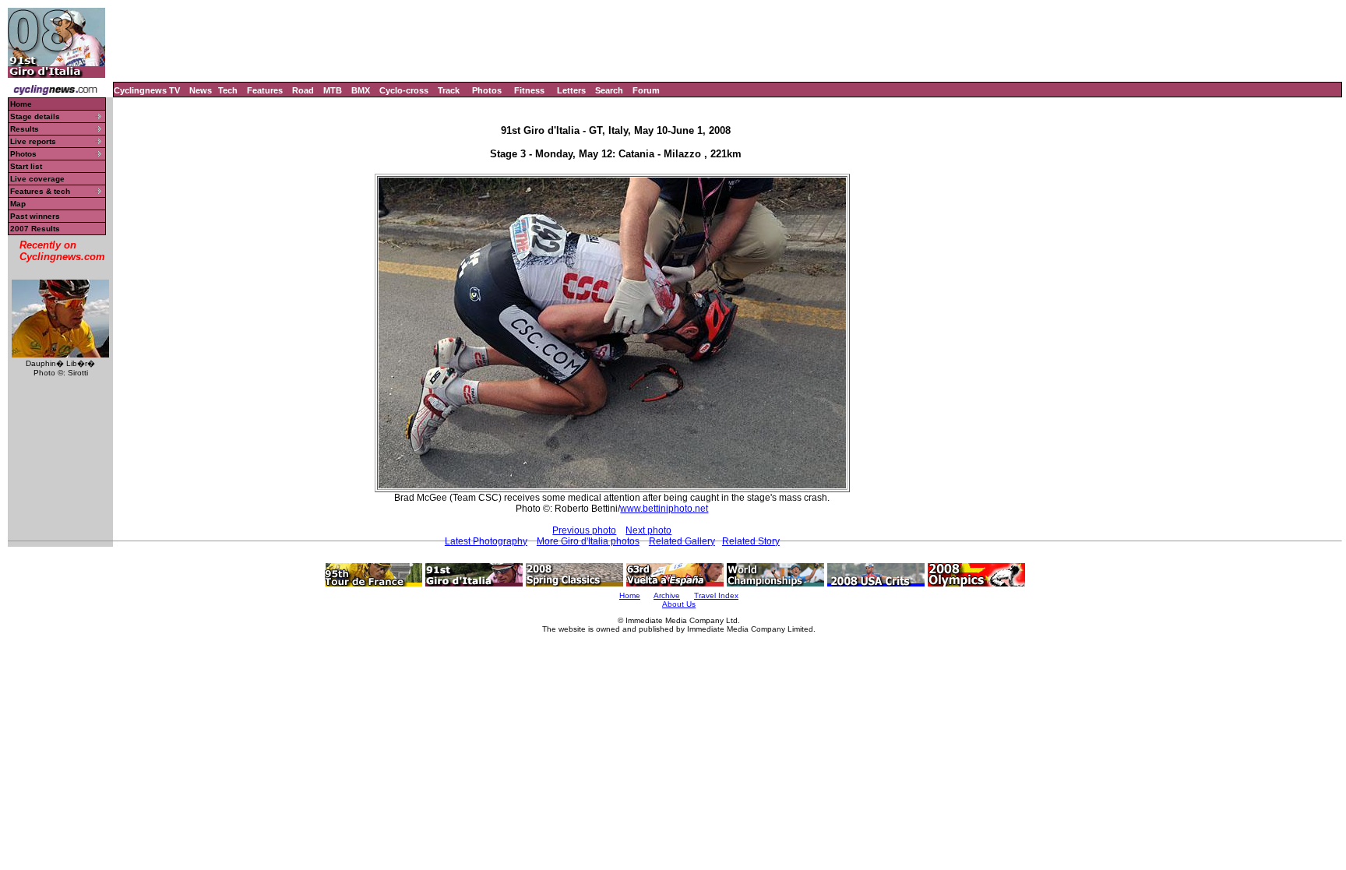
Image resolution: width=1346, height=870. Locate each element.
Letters (571, 90)
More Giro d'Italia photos (588, 541)
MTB (332, 90)
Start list (26, 166)
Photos (487, 90)
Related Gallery (682, 541)
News (200, 90)
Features (265, 90)
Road (303, 90)
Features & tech (40, 191)
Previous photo (584, 530)
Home (21, 104)
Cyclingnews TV (147, 90)
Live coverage (37, 178)
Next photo (648, 530)
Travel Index (716, 595)
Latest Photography (486, 541)
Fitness (529, 90)
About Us (679, 604)
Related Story (751, 541)
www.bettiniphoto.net (664, 508)
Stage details (35, 116)
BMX (360, 90)
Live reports (33, 141)
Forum (646, 90)
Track (449, 90)
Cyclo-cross (403, 90)
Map (18, 203)
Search (609, 90)
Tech (228, 90)
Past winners (35, 216)
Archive (667, 595)
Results (24, 129)
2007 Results (35, 228)
